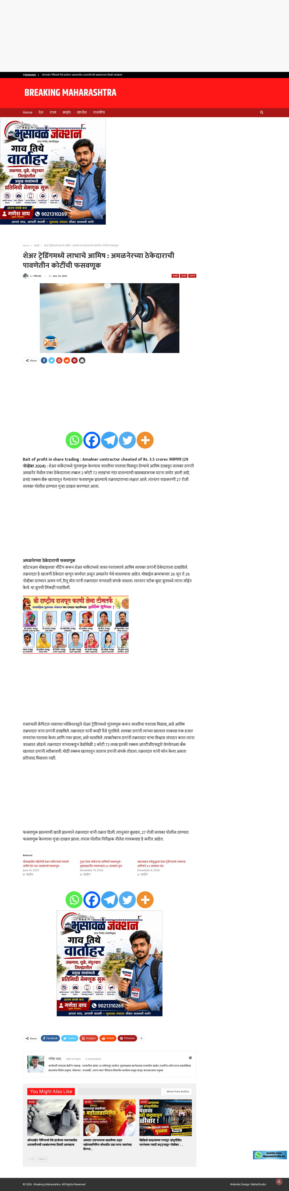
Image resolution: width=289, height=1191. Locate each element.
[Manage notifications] (279, 1181)
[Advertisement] (144, 36)
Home (27, 112)
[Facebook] (91, 440)
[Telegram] (109, 440)
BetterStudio (258, 1184)
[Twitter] (127, 440)
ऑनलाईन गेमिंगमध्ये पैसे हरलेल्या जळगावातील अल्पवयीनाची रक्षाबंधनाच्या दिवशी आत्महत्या (82, 74)
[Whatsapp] (74, 440)
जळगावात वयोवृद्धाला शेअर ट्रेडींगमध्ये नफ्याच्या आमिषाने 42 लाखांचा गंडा (161, 863)
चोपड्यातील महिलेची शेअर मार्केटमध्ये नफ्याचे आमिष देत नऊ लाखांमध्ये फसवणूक (46, 863)
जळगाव (192, 276)
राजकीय (99, 112)
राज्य (53, 112)
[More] (145, 440)
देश (41, 112)
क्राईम (67, 112)
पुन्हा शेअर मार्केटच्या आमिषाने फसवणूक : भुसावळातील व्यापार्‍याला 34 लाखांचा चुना (101, 863)
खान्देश (82, 112)
